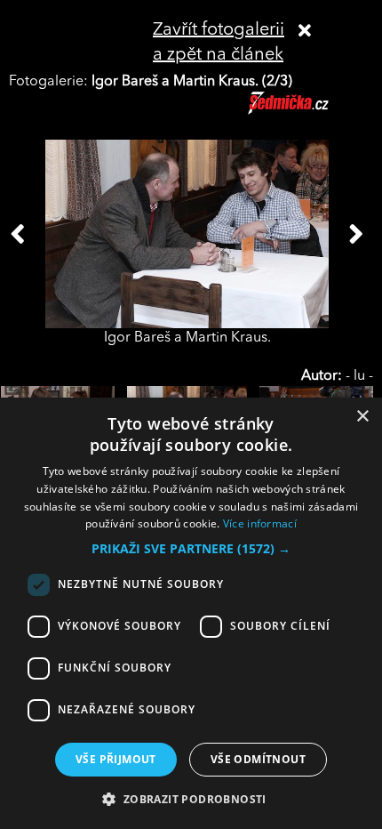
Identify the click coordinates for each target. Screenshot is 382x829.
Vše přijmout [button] (116, 759)
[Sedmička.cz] (310, 111)
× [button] (362, 416)
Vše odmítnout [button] (258, 759)
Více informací (260, 523)
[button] (191, 549)
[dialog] (191, 613)
